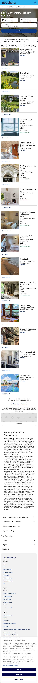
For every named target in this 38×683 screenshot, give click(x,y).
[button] (19, 68)
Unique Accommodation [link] (9, 605)
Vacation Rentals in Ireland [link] (9, 593)
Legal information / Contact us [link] (10, 634)
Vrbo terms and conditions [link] (9, 623)
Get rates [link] (22, 55)
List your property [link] (7, 569)
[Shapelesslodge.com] (19, 338)
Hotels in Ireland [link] (7, 591)
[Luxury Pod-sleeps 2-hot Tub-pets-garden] (19, 152)
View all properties (19, 404)
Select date (9, 21)
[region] (19, 660)
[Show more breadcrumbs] (2, 6)
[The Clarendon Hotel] (19, 129)
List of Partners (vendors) (10, 665)
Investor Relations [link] (7, 578)
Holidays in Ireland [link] (7, 602)
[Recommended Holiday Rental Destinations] (19, 517)
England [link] (8, 6)
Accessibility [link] (6, 626)
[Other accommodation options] (19, 526)
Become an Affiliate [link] (7, 572)
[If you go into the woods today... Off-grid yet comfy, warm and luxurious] (19, 59)
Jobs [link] (4, 566)
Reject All (19, 674)
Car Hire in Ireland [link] (7, 596)
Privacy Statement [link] (7, 615)
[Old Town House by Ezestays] (19, 175)
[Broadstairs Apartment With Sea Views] (19, 268)
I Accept (19, 669)
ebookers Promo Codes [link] (8, 607)
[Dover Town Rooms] (19, 199)
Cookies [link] (5, 618)
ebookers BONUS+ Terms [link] (9, 632)
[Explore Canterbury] (19, 531)
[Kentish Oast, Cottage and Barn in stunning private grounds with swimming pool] (19, 315)
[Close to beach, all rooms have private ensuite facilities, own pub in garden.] (19, 361)
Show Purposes (19, 679)
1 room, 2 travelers (11, 26)
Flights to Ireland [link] (7, 599)
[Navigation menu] (35, 2)
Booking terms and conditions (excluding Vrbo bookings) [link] (16, 629)
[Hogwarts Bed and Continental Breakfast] (19, 222)
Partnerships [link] (6, 575)
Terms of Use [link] (6, 620)
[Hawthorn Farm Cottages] (19, 106)
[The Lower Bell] (19, 245)
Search (19, 31)
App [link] (4, 583)
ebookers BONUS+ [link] (7, 581)
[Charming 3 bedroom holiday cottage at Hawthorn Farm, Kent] (19, 82)
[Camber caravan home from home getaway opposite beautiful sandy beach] (19, 385)
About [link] (4, 564)
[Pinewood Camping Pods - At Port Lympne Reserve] (19, 292)
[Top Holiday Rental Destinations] (19, 522)
